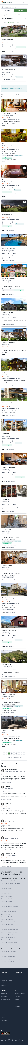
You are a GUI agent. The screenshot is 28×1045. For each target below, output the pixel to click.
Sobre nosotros (5, 975)
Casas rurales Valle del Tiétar (8, 956)
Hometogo (4, 1015)
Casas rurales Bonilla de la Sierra (8, 904)
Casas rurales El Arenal (6, 896)
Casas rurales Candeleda (7, 919)
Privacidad (17, 996)
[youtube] (16, 1040)
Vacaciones (4, 996)
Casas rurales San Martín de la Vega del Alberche (12, 886)
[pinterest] (19, 1040)
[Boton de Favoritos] (24, 27)
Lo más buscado (5, 999)
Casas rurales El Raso (6, 914)
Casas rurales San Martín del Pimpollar (10, 891)
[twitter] (9, 1040)
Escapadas (4, 993)
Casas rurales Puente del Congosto (9, 942)
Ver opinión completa (6, 782)
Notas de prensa (5, 978)
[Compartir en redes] (23, 2)
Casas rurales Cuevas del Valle (8, 909)
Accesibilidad (18, 1002)
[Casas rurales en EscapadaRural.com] (6, 2)
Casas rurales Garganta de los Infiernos (10, 959)
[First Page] (4, 753)
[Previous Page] (6, 753)
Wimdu (3, 1017)
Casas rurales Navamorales (7, 927)
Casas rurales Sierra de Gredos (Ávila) (10, 954)
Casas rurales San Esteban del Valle (9, 929)
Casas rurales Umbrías (6, 945)
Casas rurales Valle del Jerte (7, 961)
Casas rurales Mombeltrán (7, 916)
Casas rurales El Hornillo (6, 898)
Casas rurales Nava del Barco (8, 937)
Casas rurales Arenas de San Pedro (9, 906)
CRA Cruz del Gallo (5, 775)
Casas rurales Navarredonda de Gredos (10, 883)
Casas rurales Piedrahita (6, 888)
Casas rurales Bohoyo (6, 893)
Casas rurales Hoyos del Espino (8, 880)
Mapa (21, 10)
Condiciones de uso (20, 993)
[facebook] (2, 1040)
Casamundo (4, 1020)
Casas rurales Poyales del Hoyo (8, 911)
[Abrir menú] (26, 2)
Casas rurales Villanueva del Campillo (10, 932)
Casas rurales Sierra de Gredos (8, 951)
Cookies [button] (17, 999)
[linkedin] (23, 1040)
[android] (14, 1033)
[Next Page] (22, 753)
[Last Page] (24, 753)
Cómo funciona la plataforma (19, 1005)
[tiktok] (12, 1040)
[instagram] (5, 1040)
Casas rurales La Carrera (7, 939)
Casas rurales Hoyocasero (7, 924)
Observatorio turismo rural (6, 981)
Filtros (8, 10)
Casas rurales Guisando (6, 901)
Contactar (4, 985)
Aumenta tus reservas (20, 975)
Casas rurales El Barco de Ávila (8, 922)
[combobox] (14, 7)
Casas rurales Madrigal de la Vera (9, 934)
